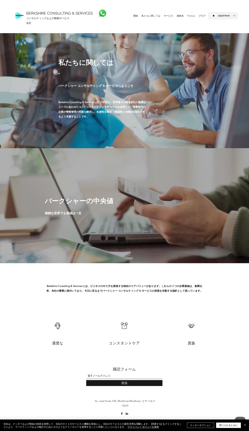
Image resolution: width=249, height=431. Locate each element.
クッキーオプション (200, 425)
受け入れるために (228, 425)
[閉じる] (245, 425)
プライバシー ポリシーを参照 (143, 426)
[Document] (102, 13)
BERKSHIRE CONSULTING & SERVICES (59, 13)
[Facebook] (121, 413)
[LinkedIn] (127, 413)
